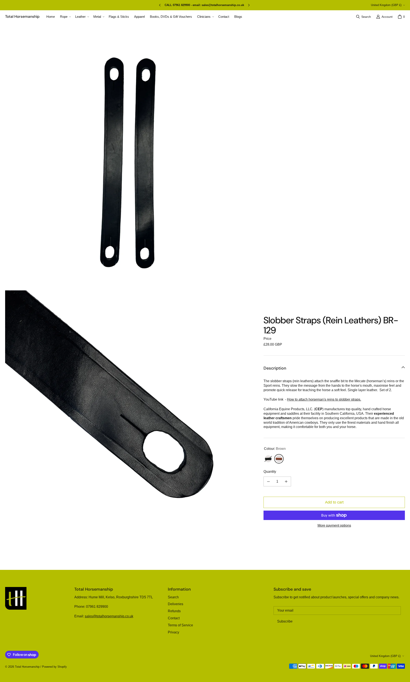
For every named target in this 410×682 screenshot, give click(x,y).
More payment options (334, 525)
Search (173, 597)
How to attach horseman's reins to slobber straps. (324, 399)
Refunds (174, 611)
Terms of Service (180, 625)
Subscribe (285, 621)
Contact (174, 618)
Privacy (173, 632)
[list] (131, 289)
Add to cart (334, 502)
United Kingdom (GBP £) (386, 5)
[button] (65, 16)
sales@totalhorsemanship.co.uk (109, 616)
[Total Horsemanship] (15, 598)
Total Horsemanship (27, 666)
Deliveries (175, 604)
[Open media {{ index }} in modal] (131, 163)
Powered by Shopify (54, 666)
